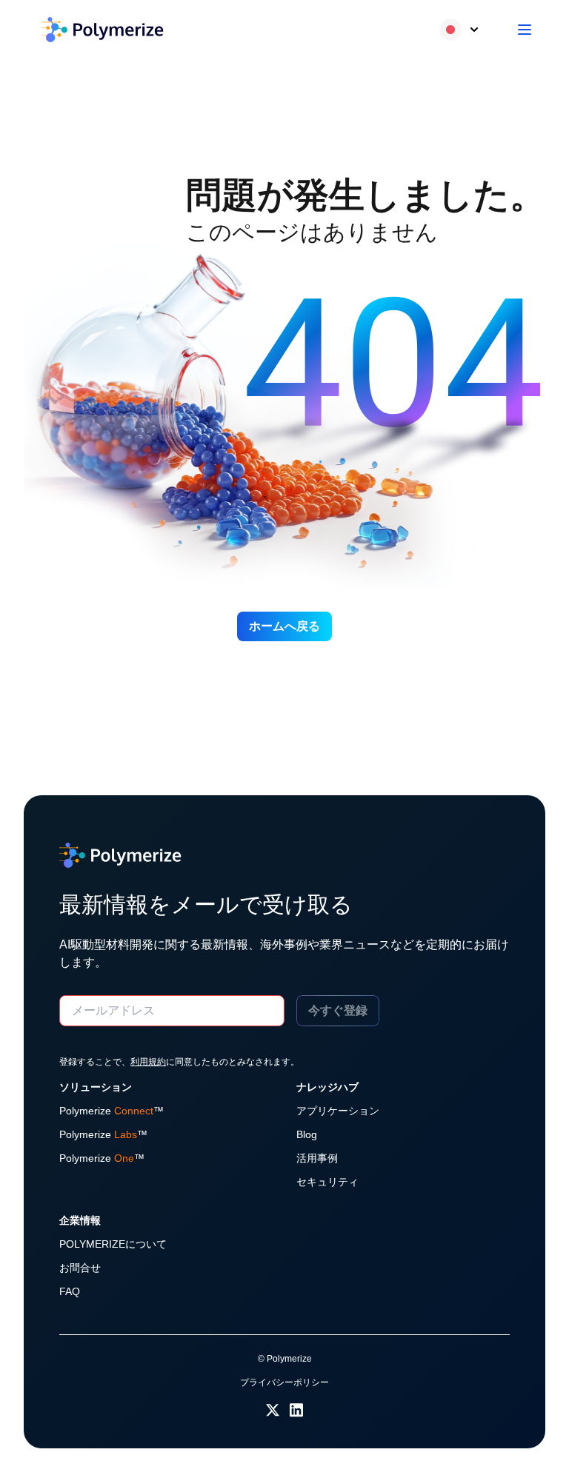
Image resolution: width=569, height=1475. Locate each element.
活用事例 (317, 1158)
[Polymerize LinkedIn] (296, 1409)
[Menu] (524, 29)
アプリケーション (337, 1111)
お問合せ (80, 1268)
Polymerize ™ (111, 1111)
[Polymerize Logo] (103, 29)
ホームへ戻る (284, 626)
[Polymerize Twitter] (273, 1409)
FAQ (69, 1291)
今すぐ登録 (337, 1010)
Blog (306, 1134)
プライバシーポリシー (284, 1382)
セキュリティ (327, 1182)
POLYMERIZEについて (113, 1244)
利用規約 (148, 1062)
